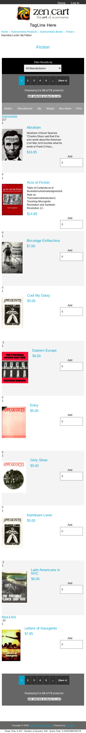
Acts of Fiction (38, 182)
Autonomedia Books (51, 31)
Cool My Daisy (38, 295)
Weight (50, 108)
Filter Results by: (43, 62)
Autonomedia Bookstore (41, 725)
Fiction (69, 31)
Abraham (34, 127)
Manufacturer (25, 108)
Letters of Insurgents (41, 628)
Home (62, 3)
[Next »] (62, 80)
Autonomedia (9, 116)
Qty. (39, 108)
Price (79, 108)
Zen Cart (70, 725)
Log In (75, 3)
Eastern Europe (44, 350)
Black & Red (9, 616)
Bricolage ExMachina (43, 240)
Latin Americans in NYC (45, 571)
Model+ (8, 108)
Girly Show (38, 460)
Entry (34, 405)
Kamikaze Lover (39, 515)
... (53, 80)
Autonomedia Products (24, 31)
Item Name (65, 108)
